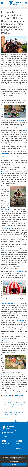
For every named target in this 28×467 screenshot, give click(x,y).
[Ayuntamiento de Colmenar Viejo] (15, 3)
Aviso (17, 443)
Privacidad (18, 446)
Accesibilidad (5, 443)
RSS (3, 448)
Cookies (18, 448)
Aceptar (14, 464)
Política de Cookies (6, 456)
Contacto (4, 436)
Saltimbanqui (7, 395)
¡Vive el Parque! (18, 395)
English (4, 451)
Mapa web (4, 446)
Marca (17, 451)
